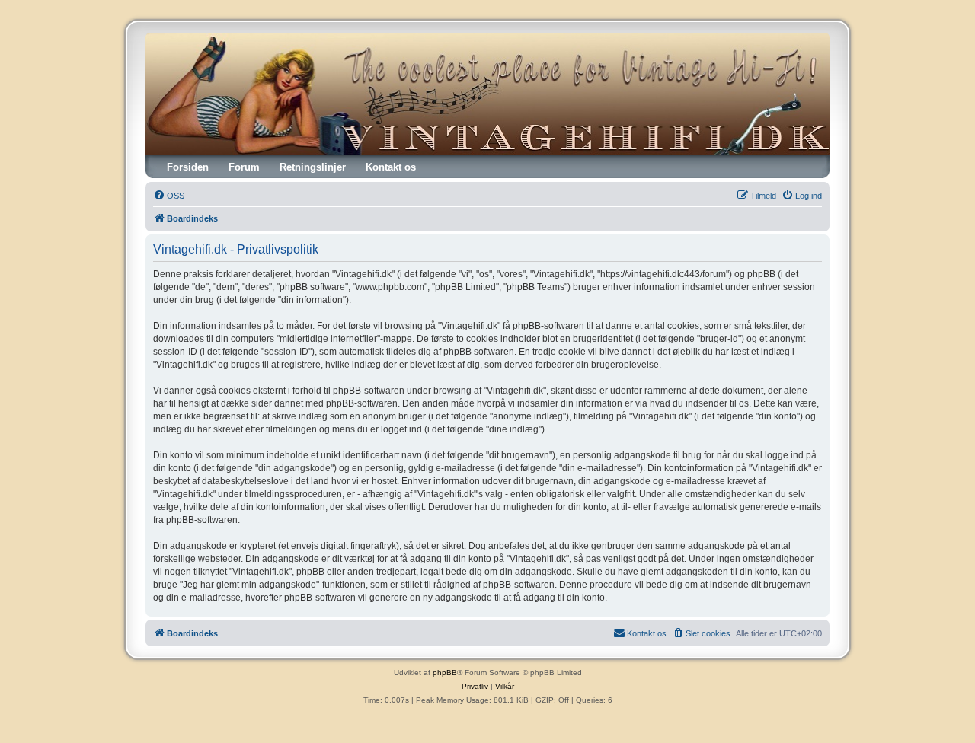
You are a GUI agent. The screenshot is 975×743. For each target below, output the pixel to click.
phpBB (445, 672)
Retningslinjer (313, 167)
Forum (244, 167)
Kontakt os (391, 167)
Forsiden (188, 167)
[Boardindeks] (487, 94)
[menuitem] (168, 196)
